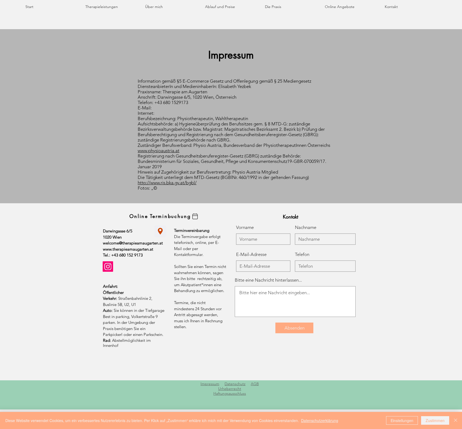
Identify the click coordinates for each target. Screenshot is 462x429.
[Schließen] (455, 420)
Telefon (302, 254)
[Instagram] (108, 266)
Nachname (305, 227)
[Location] (160, 231)
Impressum (210, 383)
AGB (255, 383)
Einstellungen (402, 420)
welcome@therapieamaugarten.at (133, 243)
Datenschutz (235, 383)
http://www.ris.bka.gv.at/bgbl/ (167, 182)
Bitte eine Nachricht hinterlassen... (268, 280)
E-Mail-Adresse (251, 254)
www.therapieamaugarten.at (128, 249)
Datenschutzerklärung (319, 420)
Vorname (245, 227)
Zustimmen (435, 420)
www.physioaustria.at (158, 150)
